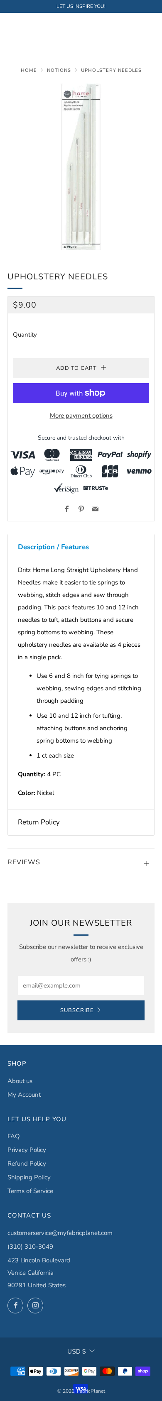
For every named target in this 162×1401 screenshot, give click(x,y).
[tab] (81, 547)
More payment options (81, 415)
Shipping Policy (29, 1177)
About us (19, 1081)
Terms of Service (30, 1191)
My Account (24, 1094)
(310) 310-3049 (30, 1246)
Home (29, 70)
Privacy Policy (26, 1150)
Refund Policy (26, 1163)
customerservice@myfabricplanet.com (60, 1233)
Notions (59, 70)
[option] (81, 166)
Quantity (25, 334)
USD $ (76, 1351)
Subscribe (77, 1010)
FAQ (13, 1136)
